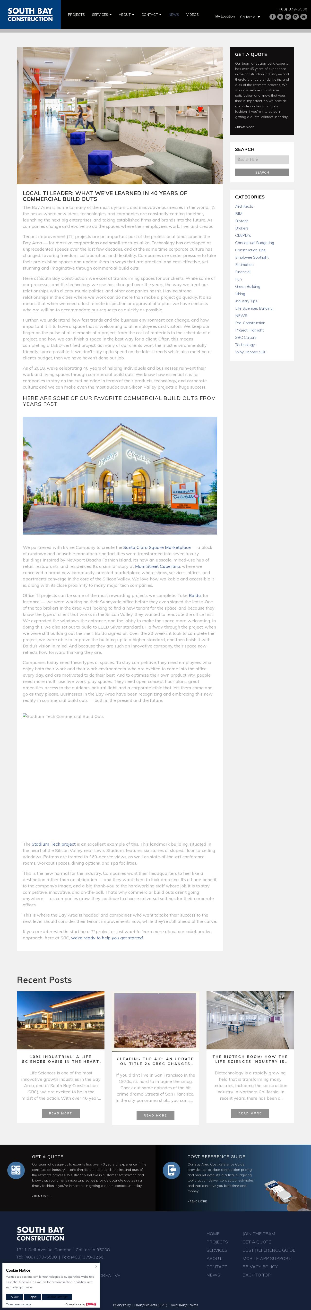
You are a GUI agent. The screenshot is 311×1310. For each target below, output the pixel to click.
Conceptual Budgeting (254, 242)
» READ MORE (244, 127)
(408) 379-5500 (292, 9)
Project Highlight (249, 330)
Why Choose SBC (251, 351)
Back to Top (256, 1275)
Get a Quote (251, 54)
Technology (245, 344)
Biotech (242, 220)
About (125, 14)
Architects (244, 206)
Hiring (240, 293)
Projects (76, 14)
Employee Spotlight (252, 257)
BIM (238, 213)
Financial (242, 271)
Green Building (247, 286)
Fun (238, 279)
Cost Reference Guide (216, 1156)
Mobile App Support (266, 1258)
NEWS (241, 315)
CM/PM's (243, 235)
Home (213, 1233)
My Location (225, 16)
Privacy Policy (260, 1266)
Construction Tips (250, 249)
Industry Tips (246, 300)
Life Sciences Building (254, 308)
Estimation (244, 264)
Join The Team (258, 1233)
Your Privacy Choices (184, 1305)
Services (100, 14)
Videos (192, 14)
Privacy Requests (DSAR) (150, 1305)
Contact (150, 14)
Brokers (242, 228)
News (174, 14)
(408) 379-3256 (87, 1257)
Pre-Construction (250, 322)
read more (60, 1113)
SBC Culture (246, 337)
